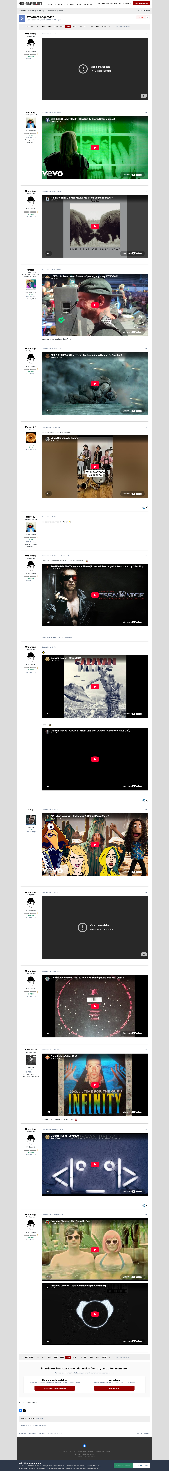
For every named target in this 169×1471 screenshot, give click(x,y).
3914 (97, 27)
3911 (80, 27)
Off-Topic (57, 20)
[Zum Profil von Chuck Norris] (31, 1060)
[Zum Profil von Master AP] (31, 437)
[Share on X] (24, 1410)
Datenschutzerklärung (77, 1451)
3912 (85, 27)
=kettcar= (30, 270)
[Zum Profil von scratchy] (31, 123)
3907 (56, 27)
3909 (68, 27)
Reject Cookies (142, 1466)
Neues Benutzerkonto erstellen (55, 1388)
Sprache (62, 1451)
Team (108, 1451)
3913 (91, 27)
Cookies (30, 1466)
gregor (33, 20)
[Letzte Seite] (110, 26)
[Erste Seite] (22, 26)
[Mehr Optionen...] (146, 34)
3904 (37, 27)
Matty (30, 809)
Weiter (104, 27)
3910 (74, 27)
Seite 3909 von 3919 (122, 27)
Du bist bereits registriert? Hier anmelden (113, 3)
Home (50, 4)
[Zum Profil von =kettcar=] (31, 284)
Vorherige (29, 27)
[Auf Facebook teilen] (20, 1410)
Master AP (30, 427)
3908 (62, 27)
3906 (50, 27)
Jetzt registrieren (141, 3)
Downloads (74, 4)
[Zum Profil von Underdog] (31, 44)
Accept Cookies (124, 1466)
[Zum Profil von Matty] (31, 820)
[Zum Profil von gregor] (22, 18)
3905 (43, 27)
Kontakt (90, 1451)
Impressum (100, 1451)
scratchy (30, 112)
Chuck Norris (30, 1049)
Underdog (30, 34)
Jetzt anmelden (114, 1388)
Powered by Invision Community (84, 1456)
